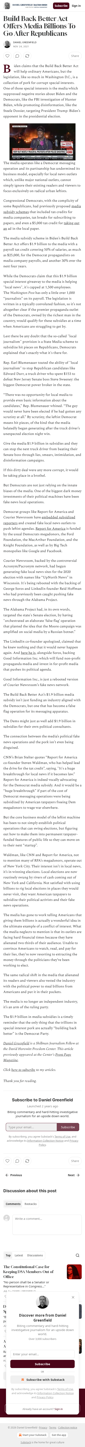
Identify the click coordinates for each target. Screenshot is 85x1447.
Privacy (43, 1427)
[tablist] (21, 1204)
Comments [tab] (13, 1204)
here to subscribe (23, 1070)
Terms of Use (65, 1389)
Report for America (50, 528)
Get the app (59, 1435)
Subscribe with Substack (45, 1379)
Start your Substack (34, 1435)
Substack (26, 1442)
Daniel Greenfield (25, 42)
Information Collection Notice (55, 1393)
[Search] (77, 1255)
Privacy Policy (45, 1397)
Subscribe (61, 6)
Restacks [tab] (31, 1204)
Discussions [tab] (35, 1255)
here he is (28, 653)
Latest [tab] (19, 1255)
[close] (73, 1297)
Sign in (76, 6)
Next (71, 1175)
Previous (16, 1175)
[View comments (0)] (17, 56)
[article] (42, 1281)
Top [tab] (8, 1255)
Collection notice (67, 1427)
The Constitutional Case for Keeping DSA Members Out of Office (28, 1272)
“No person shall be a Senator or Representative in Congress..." (26, 1284)
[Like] (7, 56)
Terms (52, 1427)
